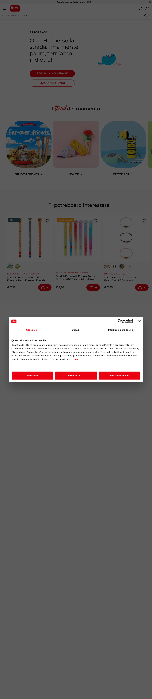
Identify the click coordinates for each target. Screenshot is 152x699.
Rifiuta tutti (32, 375)
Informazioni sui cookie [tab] (120, 329)
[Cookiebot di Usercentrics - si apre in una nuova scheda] (120, 321)
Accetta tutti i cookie (119, 375)
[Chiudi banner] (139, 321)
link (76, 359)
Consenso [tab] (31, 329)
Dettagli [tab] (76, 329)
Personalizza (74, 375)
